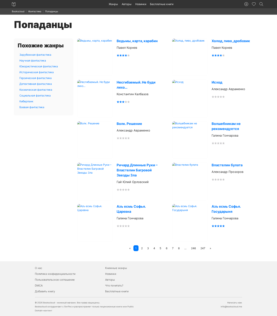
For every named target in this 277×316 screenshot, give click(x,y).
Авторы (127, 4)
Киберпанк (26, 101)
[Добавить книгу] (246, 4)
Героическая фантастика (35, 78)
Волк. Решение (129, 124)
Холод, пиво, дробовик (231, 41)
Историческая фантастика (36, 72)
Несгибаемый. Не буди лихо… (136, 84)
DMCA (39, 285)
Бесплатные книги (161, 4)
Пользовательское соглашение (55, 279)
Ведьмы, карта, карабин (137, 41)
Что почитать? (114, 285)
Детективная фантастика (35, 83)
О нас (38, 268)
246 (193, 248)
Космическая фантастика (35, 89)
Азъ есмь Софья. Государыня (226, 208)
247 (202, 248)
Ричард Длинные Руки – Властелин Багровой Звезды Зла (137, 170)
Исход (217, 82)
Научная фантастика (32, 60)
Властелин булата (227, 165)
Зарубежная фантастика (35, 54)
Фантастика (34, 11)
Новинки (140, 4)
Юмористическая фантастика (38, 66)
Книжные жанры (116, 268)
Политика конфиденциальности (55, 273)
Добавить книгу (45, 291)
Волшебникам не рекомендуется (226, 126)
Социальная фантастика (35, 95)
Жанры (113, 4)
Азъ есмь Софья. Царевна (131, 208)
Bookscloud (18, 11)
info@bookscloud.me (231, 306)
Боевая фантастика (31, 107)
